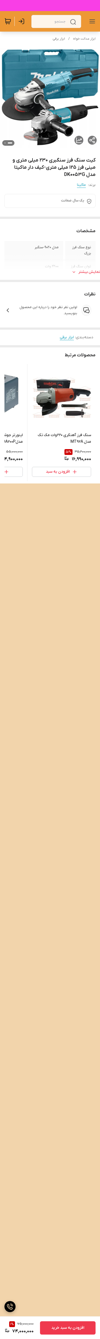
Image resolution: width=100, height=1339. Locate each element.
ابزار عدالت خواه (84, 39)
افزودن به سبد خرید (67, 1327)
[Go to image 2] (5, 143)
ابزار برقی (58, 39)
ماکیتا (81, 185)
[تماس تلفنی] (10, 1306)
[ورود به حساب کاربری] (22, 21)
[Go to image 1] (10, 143)
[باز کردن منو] (91, 21)
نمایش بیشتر (89, 272)
